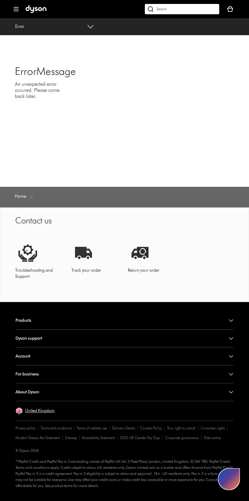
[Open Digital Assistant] (229, 479)
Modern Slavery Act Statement (37, 437)
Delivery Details (123, 428)
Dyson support (28, 338)
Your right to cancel (181, 428)
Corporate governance (182, 437)
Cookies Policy (151, 428)
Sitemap (71, 437)
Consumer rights (213, 428)
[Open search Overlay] (182, 9)
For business (27, 374)
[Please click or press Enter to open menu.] (16, 9)
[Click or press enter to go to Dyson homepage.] (36, 11)
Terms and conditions (56, 428)
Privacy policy (25, 428)
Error (19, 26)
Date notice (212, 437)
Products (23, 320)
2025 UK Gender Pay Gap (140, 437)
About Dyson (27, 392)
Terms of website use (92, 428)
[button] (35, 411)
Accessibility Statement (98, 437)
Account (22, 356)
